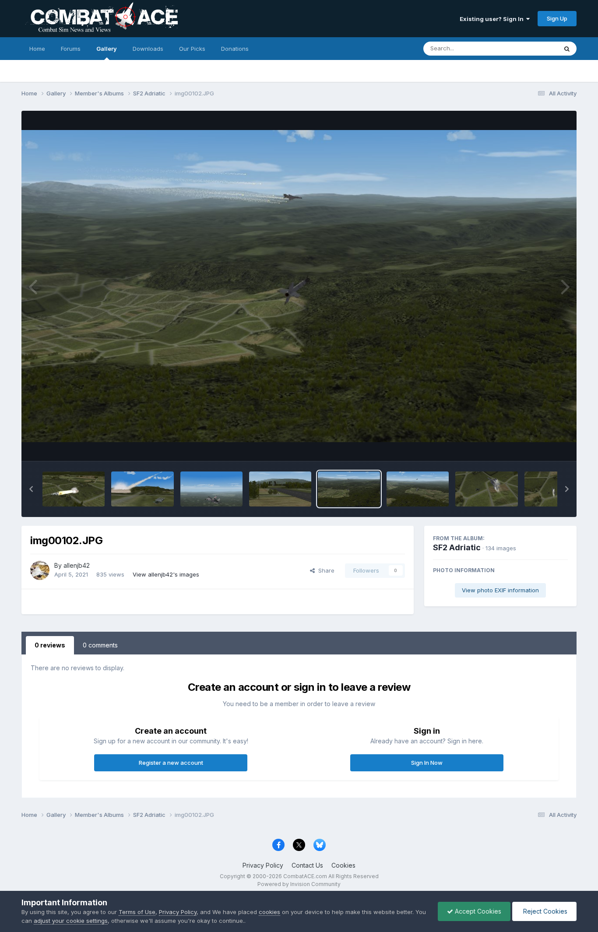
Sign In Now (427, 762)
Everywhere (530, 48)
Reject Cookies (544, 911)
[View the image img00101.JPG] (418, 488)
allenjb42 (76, 565)
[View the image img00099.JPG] (555, 488)
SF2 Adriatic (457, 547)
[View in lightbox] (299, 286)
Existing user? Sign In (493, 18)
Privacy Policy (263, 865)
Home (37, 48)
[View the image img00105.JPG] (142, 488)
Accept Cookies (477, 911)
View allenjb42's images (166, 574)
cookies (269, 911)
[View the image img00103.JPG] (280, 488)
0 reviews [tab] (50, 645)
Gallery (106, 48)
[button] (31, 489)
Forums (71, 48)
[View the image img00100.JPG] (486, 488)
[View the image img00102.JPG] (349, 488)
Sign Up (557, 18)
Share (324, 570)
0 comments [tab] (100, 645)
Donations (235, 48)
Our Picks (192, 48)
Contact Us (307, 865)
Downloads (148, 48)
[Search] (567, 49)
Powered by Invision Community (299, 884)
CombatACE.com (305, 876)
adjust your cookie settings (71, 920)
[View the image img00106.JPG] (73, 488)
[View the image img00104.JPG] (211, 488)
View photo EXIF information (500, 590)
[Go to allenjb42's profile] (39, 570)
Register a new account (171, 762)
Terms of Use (137, 911)
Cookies (343, 865)
